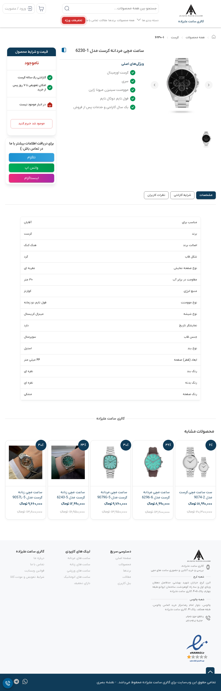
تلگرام (31, 157)
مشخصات (206, 195)
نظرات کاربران (156, 195)
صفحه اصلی (123, 558)
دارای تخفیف (82, 583)
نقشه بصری (105, 682)
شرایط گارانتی (182, 195)
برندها (127, 571)
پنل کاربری (124, 583)
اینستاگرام (31, 178)
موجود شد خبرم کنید (31, 124)
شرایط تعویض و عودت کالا (27, 577)
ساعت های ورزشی (78, 571)
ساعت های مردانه (79, 558)
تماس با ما (37, 564)
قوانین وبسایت (34, 571)
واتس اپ (31, 168)
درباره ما (39, 558)
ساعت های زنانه (80, 564)
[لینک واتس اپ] (25, 683)
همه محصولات (195, 37)
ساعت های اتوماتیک (77, 577)
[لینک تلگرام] (16, 683)
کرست (175, 37)
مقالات (127, 577)
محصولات (125, 564)
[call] (8, 683)
